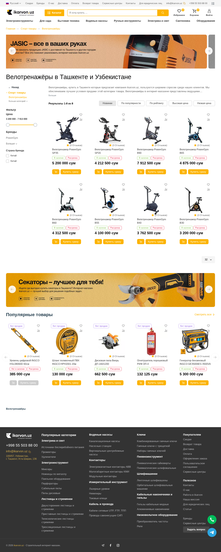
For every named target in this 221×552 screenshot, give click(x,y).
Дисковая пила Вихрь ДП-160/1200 (64, 362)
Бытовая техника (68, 20)
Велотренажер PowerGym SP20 (109, 151)
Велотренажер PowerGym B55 (109, 221)
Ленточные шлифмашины (152, 480)
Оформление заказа (195, 458)
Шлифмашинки (147, 473)
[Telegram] (103, 545)
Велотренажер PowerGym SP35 (66, 151)
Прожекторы (48, 452)
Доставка (188, 449)
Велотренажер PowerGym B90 (151, 151)
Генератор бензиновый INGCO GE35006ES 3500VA (152, 362)
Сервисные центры (194, 471)
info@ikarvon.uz (17, 451)
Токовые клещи (98, 498)
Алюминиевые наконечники (153, 509)
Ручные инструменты (127, 20)
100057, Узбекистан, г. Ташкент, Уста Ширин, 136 (21, 457)
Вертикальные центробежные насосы (106, 452)
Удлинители (48, 456)
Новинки (107, 103)
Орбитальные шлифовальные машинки (155, 487)
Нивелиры (95, 493)
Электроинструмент (54, 462)
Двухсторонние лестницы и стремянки (57, 507)
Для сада (45, 20)
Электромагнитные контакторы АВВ (110, 466)
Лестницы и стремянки (56, 498)
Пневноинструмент (150, 456)
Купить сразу (71, 171)
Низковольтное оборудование (157, 514)
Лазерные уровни (99, 488)
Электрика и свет (158, 20)
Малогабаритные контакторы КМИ (109, 471)
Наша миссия (191, 499)
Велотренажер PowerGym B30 (194, 221)
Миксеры (46, 469)
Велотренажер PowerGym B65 (194, 151)
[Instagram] (118, 545)
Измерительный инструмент (108, 482)
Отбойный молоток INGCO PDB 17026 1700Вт (194, 362)
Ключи (141, 434)
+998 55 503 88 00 (22, 445)
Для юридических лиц (196, 504)
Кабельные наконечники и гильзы (154, 496)
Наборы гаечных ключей (151, 450)
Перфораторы (49, 483)
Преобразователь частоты (152, 521)
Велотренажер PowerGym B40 (151, 221)
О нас (186, 490)
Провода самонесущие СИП (105, 515)
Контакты (188, 485)
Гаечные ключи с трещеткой (153, 446)
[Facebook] (110, 545)
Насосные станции (100, 446)
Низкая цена (204, 103)
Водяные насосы (96, 20)
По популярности (131, 103)
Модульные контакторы (103, 476)
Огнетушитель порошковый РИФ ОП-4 (110, 362)
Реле (140, 526)
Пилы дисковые (50, 493)
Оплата (187, 453)
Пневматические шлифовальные (156, 468)
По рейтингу (156, 103)
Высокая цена (180, 103)
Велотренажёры (51, 28)
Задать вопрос (196, 529)
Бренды (187, 518)
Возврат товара (192, 444)
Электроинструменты (19, 20)
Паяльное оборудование (55, 478)
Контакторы (97, 460)
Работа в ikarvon (193, 494)
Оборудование (206, 20)
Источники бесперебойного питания (62, 447)
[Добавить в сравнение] (81, 119)
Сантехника (183, 20)
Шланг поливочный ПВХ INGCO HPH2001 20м (23, 362)
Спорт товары (29, 28)
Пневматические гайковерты (154, 463)
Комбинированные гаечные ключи (157, 441)
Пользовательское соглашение (194, 465)
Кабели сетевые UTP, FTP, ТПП (107, 510)
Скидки (187, 439)
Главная (10, 28)
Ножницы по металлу (54, 474)
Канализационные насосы (104, 441)
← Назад (13, 87)
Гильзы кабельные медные (153, 504)
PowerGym (12, 138)
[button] (12, 51)
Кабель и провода (101, 504)
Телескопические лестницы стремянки (57, 520)
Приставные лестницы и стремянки (62, 514)
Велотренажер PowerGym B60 (66, 221)
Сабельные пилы (51, 488)
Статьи (187, 509)
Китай (14, 155)
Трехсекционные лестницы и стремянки (58, 529)
